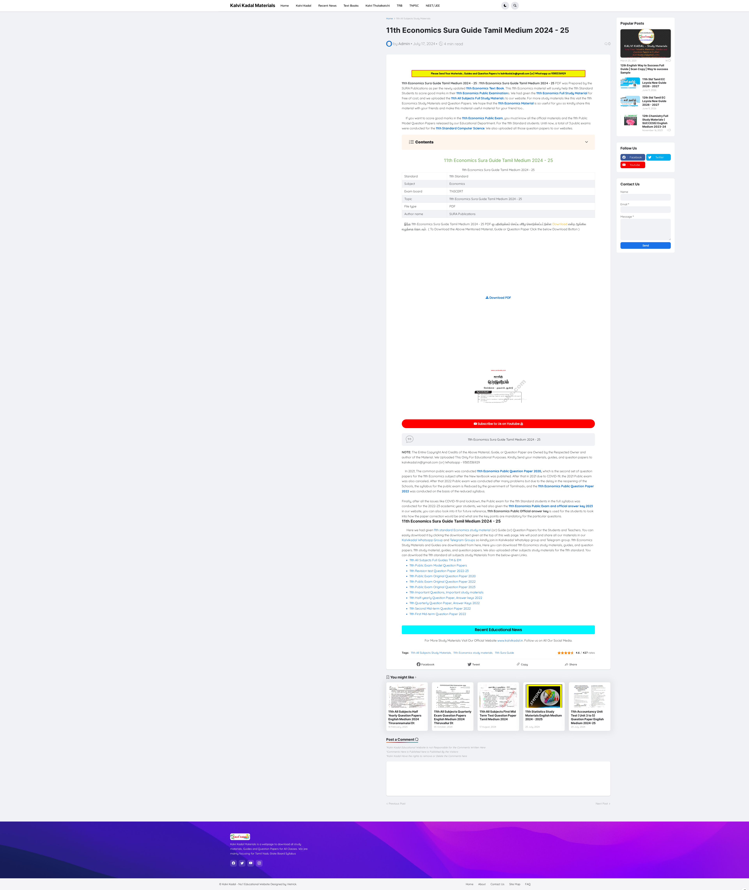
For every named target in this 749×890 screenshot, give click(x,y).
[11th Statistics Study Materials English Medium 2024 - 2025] (544, 696)
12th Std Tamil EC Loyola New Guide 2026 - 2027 (654, 101)
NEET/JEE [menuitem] (433, 5)
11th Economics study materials (473, 652)
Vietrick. (292, 884)
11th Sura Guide (504, 652)
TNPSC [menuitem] (414, 5)
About (482, 884)
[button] (505, 6)
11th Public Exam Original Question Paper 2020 (443, 576)
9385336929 (558, 73)
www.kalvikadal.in (510, 640)
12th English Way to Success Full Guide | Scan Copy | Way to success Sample (644, 69)
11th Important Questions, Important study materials (447, 592)
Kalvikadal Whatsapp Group (422, 540)
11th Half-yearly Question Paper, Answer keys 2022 (446, 598)
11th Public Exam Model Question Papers (439, 565)
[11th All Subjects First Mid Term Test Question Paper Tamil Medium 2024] (498, 696)
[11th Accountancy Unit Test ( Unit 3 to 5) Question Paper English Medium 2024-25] (589, 696)
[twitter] (242, 863)
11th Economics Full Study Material (561, 93)
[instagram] (259, 863)
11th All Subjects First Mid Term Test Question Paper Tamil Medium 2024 (498, 715)
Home (389, 18)
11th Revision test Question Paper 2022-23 (439, 571)
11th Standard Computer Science (460, 128)
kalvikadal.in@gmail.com (515, 73)
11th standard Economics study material (462, 530)
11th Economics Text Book (485, 88)
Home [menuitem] (284, 5)
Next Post (602, 803)
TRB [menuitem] (399, 5)
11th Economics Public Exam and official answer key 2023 (551, 506)
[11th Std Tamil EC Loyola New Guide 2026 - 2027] (630, 82)
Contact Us (497, 884)
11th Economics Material (516, 103)
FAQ (528, 884)
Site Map (514, 884)
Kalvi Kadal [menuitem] (303, 5)
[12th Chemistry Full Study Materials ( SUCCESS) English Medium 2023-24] (630, 119)
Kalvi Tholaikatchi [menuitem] (378, 5)
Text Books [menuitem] (351, 5)
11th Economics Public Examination (482, 93)
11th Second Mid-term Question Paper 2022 (440, 608)
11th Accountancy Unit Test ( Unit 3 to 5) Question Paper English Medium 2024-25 (587, 717)
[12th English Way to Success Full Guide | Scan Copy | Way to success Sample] (645, 43)
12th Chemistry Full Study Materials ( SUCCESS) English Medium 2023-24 (655, 121)
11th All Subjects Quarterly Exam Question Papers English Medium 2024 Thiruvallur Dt (452, 717)
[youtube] (250, 863)
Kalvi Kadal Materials (252, 5)
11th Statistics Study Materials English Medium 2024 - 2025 (543, 715)
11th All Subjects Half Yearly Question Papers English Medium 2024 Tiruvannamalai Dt (404, 717)
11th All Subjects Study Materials (413, 18)
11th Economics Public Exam (482, 118)
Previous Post (397, 803)
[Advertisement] (498, 268)
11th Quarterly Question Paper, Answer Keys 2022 (445, 603)
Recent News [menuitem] (327, 5)
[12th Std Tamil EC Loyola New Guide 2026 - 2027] (630, 101)
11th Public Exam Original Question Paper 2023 (442, 587)
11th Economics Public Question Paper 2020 (509, 471)
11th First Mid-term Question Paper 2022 (438, 614)
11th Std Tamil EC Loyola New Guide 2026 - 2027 (654, 82)
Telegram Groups (462, 540)
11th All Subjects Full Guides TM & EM (435, 560)
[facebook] (233, 863)
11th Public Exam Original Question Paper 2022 (443, 581)
